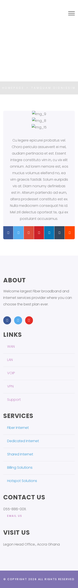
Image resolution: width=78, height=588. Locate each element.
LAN (10, 359)
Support (14, 399)
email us (14, 516)
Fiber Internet (18, 427)
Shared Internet (20, 454)
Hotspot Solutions (22, 480)
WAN (11, 346)
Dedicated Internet (23, 440)
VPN (10, 386)
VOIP (11, 373)
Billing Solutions (19, 467)
